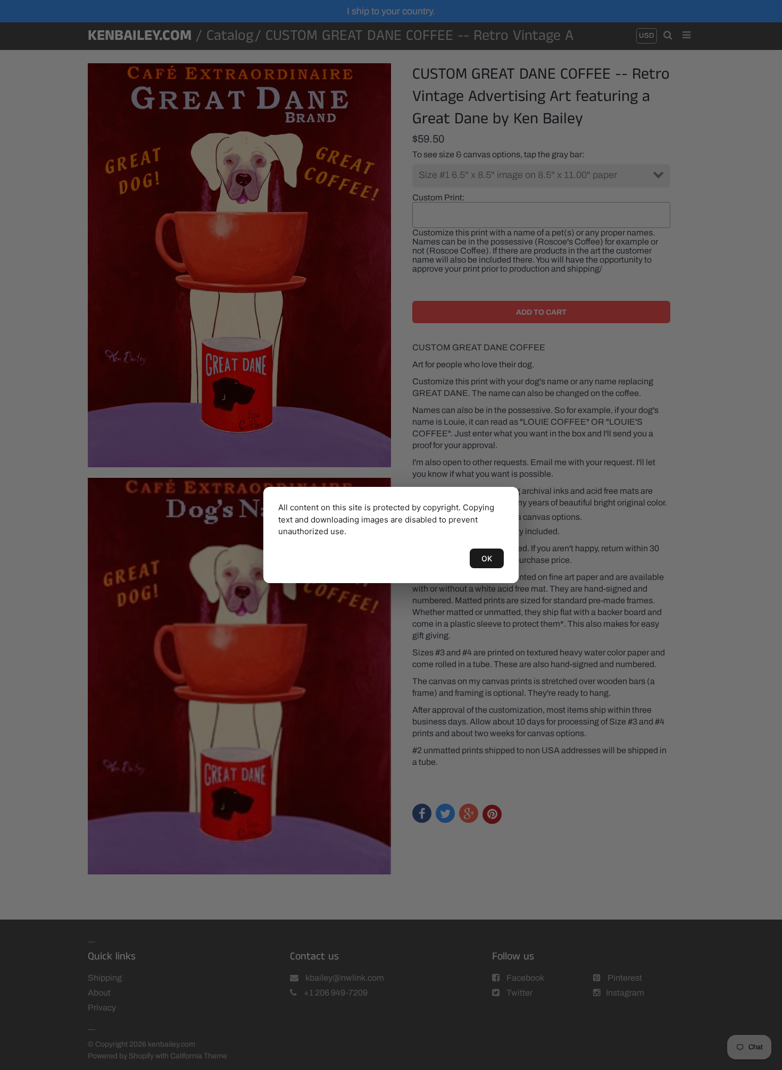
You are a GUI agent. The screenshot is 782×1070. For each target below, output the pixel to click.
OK (486, 558)
